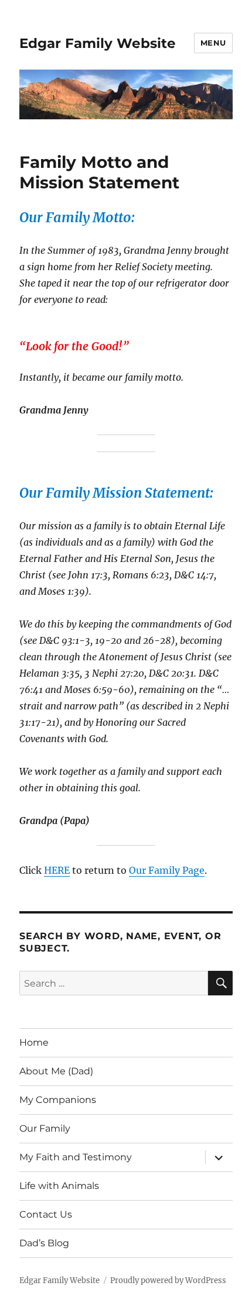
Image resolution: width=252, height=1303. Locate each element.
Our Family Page (167, 870)
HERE (57, 870)
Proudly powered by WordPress (168, 1280)
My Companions (57, 1099)
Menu (213, 42)
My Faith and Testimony (75, 1157)
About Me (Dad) (56, 1071)
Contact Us (45, 1214)
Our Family (44, 1128)
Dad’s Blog (44, 1243)
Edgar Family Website (97, 43)
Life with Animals (59, 1185)
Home (34, 1042)
